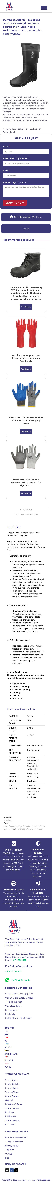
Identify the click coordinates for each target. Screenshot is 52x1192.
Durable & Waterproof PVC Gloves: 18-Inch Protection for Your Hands (26, 358)
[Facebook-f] (12, 1170)
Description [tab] (26, 510)
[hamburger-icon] (44, 8)
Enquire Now (15, 202)
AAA (6, 826)
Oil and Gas (20, 829)
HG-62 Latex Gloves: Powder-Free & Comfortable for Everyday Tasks (25, 420)
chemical (34, 826)
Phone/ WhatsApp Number (15, 158)
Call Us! (26, 228)
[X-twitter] (16, 1170)
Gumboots (8, 820)
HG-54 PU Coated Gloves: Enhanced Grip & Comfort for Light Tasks (26, 482)
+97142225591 (19, 960)
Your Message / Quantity (14, 182)
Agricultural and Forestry (19, 826)
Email (5, 170)
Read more (26, 307)
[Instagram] (7, 1170)
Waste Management (34, 829)
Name (5, 146)
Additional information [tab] (26, 515)
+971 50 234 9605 (13, 971)
